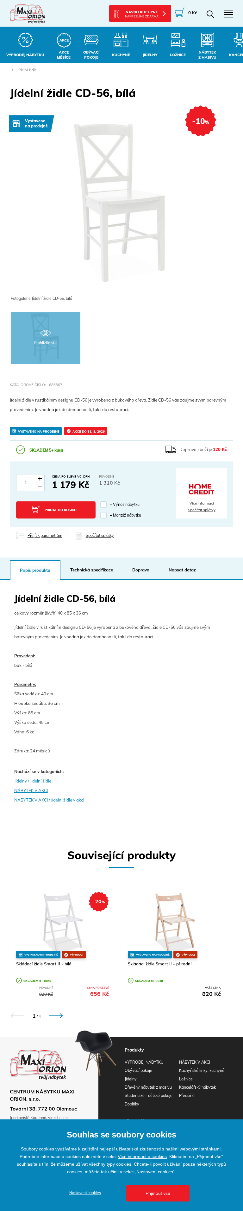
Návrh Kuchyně (142, 14)
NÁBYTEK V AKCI (31, 790)
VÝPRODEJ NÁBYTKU (144, 1062)
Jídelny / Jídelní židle (32, 780)
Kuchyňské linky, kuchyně (201, 1070)
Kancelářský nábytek (197, 1087)
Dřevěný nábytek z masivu (148, 1087)
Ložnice (186, 1079)
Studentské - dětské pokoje (148, 1095)
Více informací (202, 503)
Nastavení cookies (85, 1193)
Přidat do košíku (61, 510)
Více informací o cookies (142, 1156)
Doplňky (132, 1104)
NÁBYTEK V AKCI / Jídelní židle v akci (49, 799)
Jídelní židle (27, 70)
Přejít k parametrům (45, 535)
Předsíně (187, 1095)
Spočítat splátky (201, 510)
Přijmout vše (158, 1193)
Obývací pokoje (138, 1070)
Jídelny (131, 1079)
